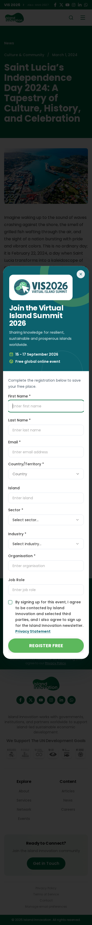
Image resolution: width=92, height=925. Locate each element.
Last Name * (19, 420)
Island (14, 488)
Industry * (17, 533)
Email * (14, 442)
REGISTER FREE (46, 645)
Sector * (15, 509)
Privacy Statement (33, 631)
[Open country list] (77, 474)
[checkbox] (10, 602)
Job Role (16, 579)
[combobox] (46, 474)
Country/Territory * (26, 464)
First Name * (19, 396)
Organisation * (22, 555)
